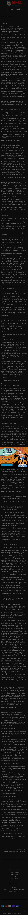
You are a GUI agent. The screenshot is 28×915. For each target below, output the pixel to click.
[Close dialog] (27, 447)
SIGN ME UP (7, 464)
